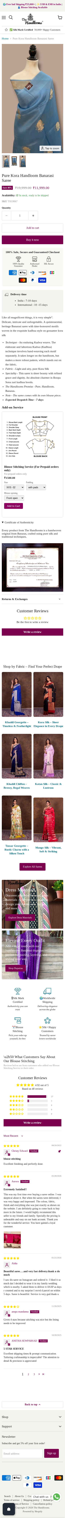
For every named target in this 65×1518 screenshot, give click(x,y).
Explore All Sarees (32, 866)
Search (7, 1496)
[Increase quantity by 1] (33, 215)
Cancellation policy (42, 1503)
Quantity (6, 207)
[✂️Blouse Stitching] (18, 1028)
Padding (29, 482)
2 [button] (28, 1374)
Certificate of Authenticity (19, 522)
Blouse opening (11, 493)
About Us (19, 1496)
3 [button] (34, 1374)
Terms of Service (21, 1503)
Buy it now (32, 239)
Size (6, 482)
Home (5, 38)
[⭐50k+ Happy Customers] (47, 1028)
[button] (6, 161)
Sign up (51, 1453)
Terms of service (12, 1500)
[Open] (9, 1509)
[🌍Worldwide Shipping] (47, 999)
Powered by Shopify (32, 1511)
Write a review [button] (32, 631)
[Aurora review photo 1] (12, 1240)
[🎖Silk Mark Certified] (18, 999)
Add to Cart (13, 505)
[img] (11, 1145)
